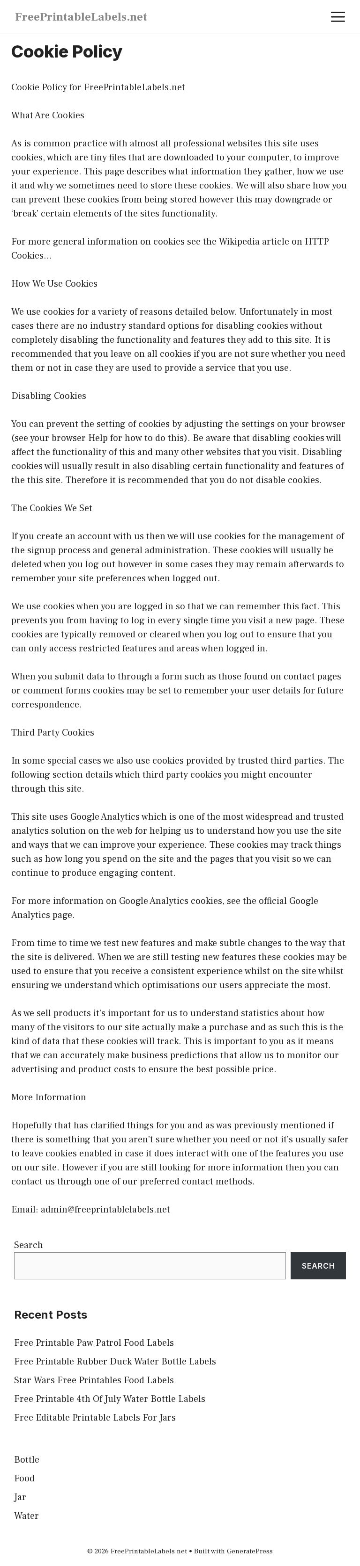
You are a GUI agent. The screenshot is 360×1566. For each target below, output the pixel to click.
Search (28, 1245)
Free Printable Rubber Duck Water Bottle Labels (115, 1362)
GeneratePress (250, 1551)
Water (26, 1516)
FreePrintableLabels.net (81, 16)
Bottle (26, 1460)
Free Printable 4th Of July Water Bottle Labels (109, 1399)
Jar (20, 1497)
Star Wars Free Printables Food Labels (94, 1380)
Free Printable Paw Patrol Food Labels (94, 1343)
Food (24, 1478)
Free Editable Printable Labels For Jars (95, 1418)
